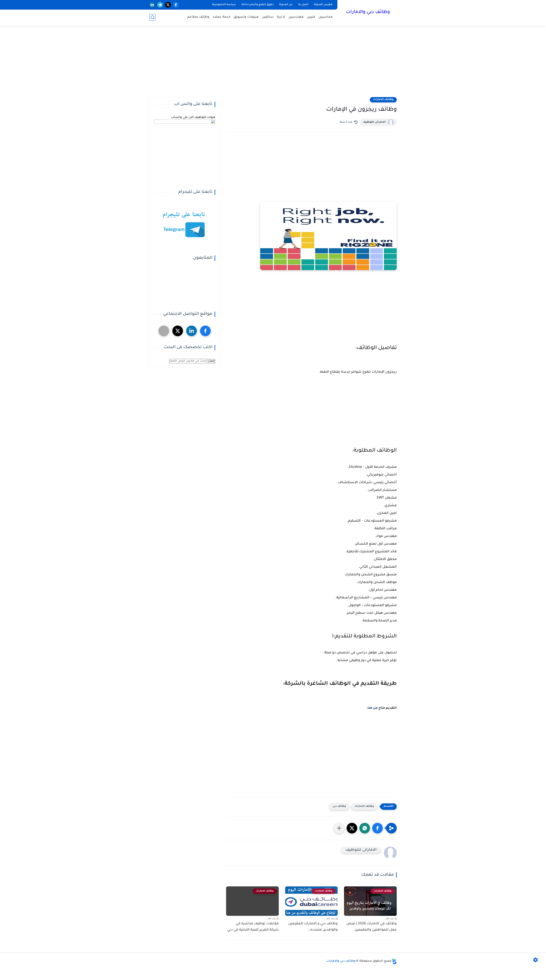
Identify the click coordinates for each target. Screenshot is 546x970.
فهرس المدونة (323, 4)
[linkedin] (152, 5)
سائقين (268, 17)
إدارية (281, 17)
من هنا (372, 708)
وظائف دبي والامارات (368, 12)
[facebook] (176, 5)
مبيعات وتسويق (246, 17)
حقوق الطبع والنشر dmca (257, 4)
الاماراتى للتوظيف (374, 122)
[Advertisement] (273, 64)
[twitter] (168, 5)
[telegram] (160, 5)
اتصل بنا (303, 4)
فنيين (311, 17)
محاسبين (325, 17)
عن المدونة (286, 4)
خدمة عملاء (222, 17)
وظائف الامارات (383, 99)
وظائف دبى (339, 806)
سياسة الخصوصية (224, 4)
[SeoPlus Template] (394, 961)
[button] (377, 828)
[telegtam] (163, 331)
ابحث (212, 361)
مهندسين (296, 17)
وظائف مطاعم (198, 17)
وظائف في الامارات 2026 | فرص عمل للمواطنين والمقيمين (371, 927)
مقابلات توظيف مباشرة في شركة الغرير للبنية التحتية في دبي (253, 927)
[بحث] (152, 17)
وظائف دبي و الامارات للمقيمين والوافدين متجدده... (313, 927)
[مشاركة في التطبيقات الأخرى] (339, 828)
